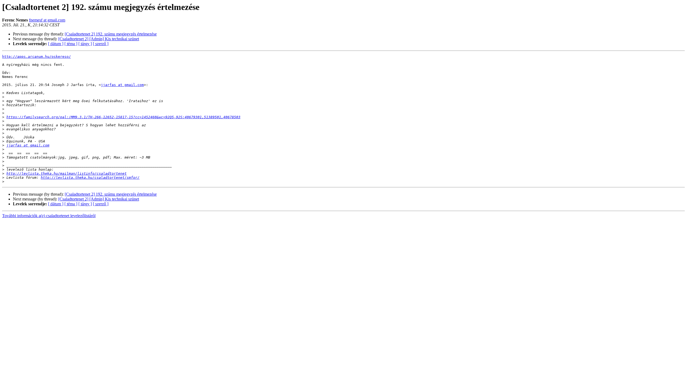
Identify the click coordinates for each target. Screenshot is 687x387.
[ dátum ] (55, 43)
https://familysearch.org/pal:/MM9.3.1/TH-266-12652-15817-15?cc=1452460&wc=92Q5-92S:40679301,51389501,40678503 (123, 117)
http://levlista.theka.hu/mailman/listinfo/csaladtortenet (66, 173)
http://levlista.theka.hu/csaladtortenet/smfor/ (90, 177)
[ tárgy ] (85, 43)
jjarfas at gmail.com (122, 85)
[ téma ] (70, 43)
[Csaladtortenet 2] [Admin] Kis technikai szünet (98, 39)
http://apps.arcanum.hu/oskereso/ (36, 57)
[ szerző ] (100, 43)
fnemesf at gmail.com (47, 20)
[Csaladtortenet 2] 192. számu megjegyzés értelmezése (111, 34)
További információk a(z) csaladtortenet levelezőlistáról (49, 215)
